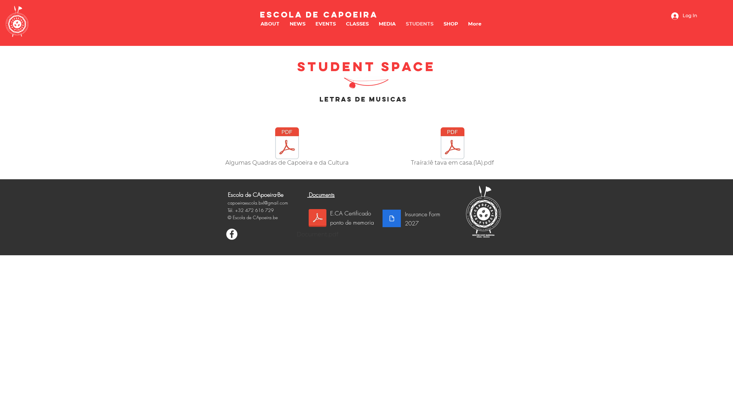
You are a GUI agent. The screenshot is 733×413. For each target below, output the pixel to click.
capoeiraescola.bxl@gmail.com (258, 203)
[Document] (392, 218)
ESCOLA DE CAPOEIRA (319, 14)
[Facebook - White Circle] (231, 234)
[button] (270, 24)
